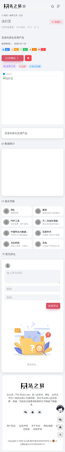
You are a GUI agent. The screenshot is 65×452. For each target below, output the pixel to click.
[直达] (30, 211)
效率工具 (13, 15)
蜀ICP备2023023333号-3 (40, 440)
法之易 (26, 440)
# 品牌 (22, 66)
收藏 (58, 22)
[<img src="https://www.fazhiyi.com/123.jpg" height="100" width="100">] (32, 412)
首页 (6, 15)
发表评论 (53, 306)
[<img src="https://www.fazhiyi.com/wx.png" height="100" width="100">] (25, 412)
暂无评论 (10, 254)
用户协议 (11, 425)
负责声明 (23, 425)
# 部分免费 (35, 66)
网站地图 (48, 425)
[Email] (39, 412)
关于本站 (35, 425)
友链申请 (37, 428)
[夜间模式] (60, 435)
